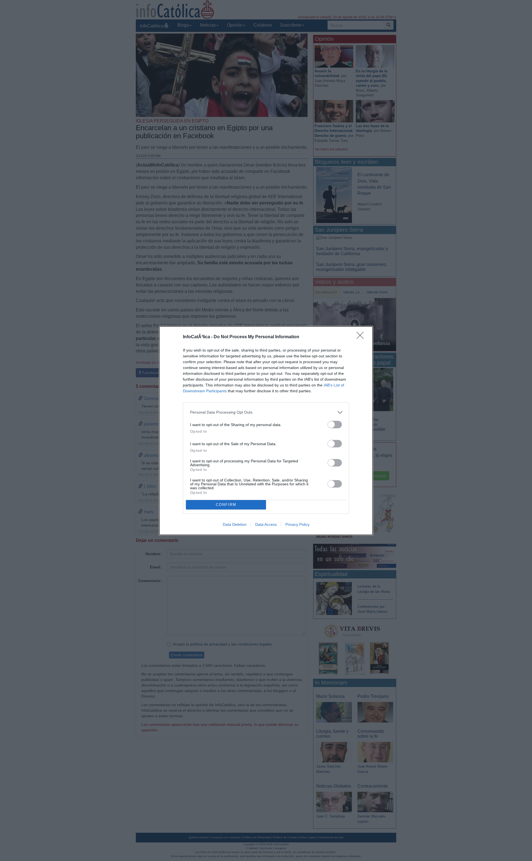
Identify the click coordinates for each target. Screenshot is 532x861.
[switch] (335, 424)
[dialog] (266, 430)
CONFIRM (226, 505)
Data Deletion (235, 524)
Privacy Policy (297, 524)
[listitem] (266, 412)
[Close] (362, 337)
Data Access (266, 524)
